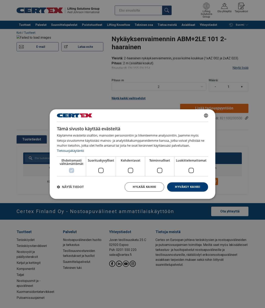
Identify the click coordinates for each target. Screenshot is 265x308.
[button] (70, 187)
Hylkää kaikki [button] (144, 187)
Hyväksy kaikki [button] (187, 187)
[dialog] (132, 154)
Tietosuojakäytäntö (70, 151)
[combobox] (206, 115)
